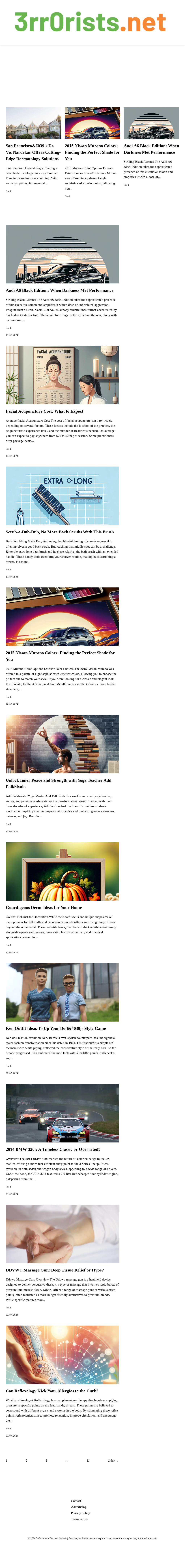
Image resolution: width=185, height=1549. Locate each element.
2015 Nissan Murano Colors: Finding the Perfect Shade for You (92, 152)
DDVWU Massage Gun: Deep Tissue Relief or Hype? (55, 1270)
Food (8, 191)
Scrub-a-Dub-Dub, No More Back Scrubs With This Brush (60, 532)
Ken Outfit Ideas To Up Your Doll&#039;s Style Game (56, 1028)
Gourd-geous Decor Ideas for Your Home (44, 907)
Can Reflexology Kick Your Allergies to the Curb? (52, 1391)
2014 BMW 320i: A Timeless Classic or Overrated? (53, 1149)
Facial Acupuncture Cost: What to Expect (44, 411)
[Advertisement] (92, 71)
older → (113, 1460)
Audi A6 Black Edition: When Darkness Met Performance (59, 290)
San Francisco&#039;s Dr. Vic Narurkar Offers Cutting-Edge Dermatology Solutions (33, 152)
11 (88, 1460)
